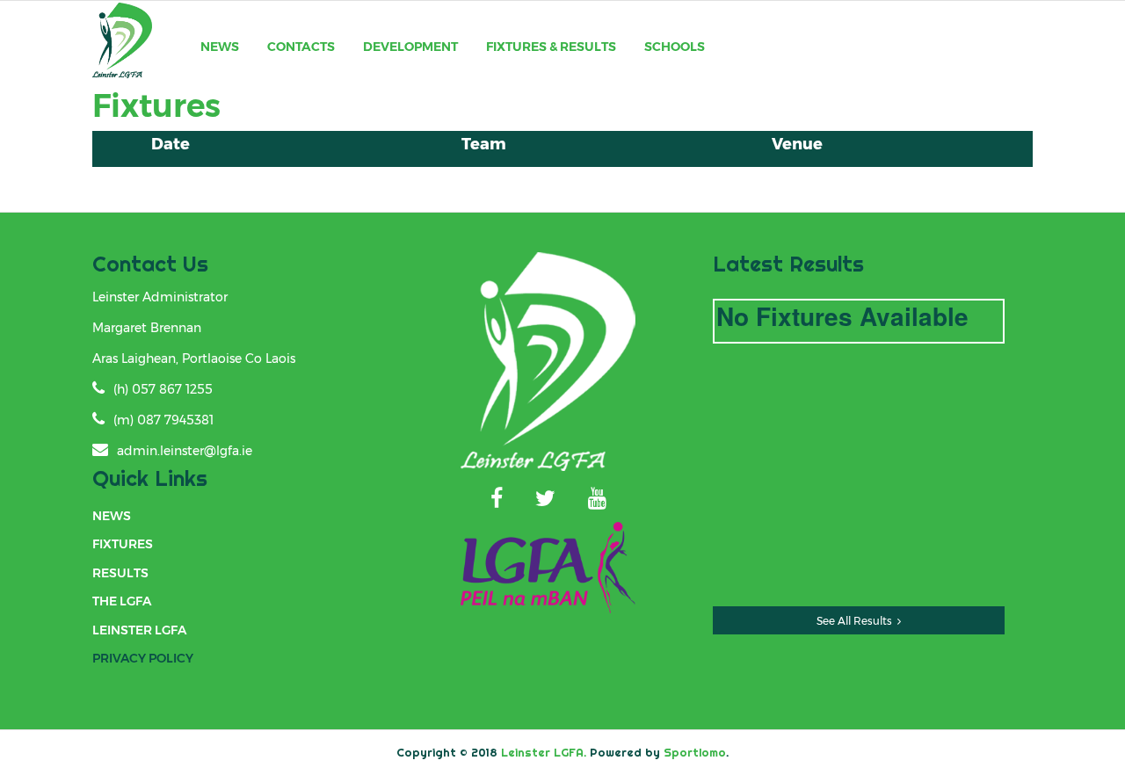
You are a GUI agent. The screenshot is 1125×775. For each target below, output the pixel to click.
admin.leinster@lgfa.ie (184, 451)
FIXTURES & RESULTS (551, 46)
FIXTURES (122, 544)
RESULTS (120, 573)
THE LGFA (121, 601)
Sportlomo (695, 752)
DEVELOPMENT (410, 46)
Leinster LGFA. (543, 752)
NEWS (219, 46)
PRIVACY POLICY (142, 658)
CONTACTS (301, 46)
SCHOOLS (674, 46)
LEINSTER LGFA (139, 630)
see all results (854, 620)
